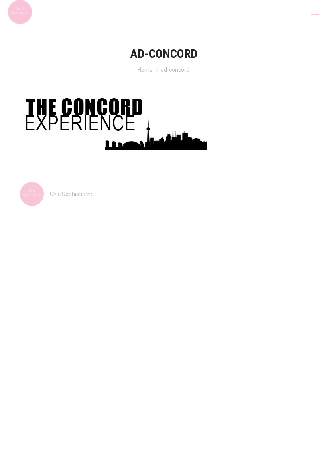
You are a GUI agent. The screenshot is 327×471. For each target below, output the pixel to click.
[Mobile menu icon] (315, 12)
